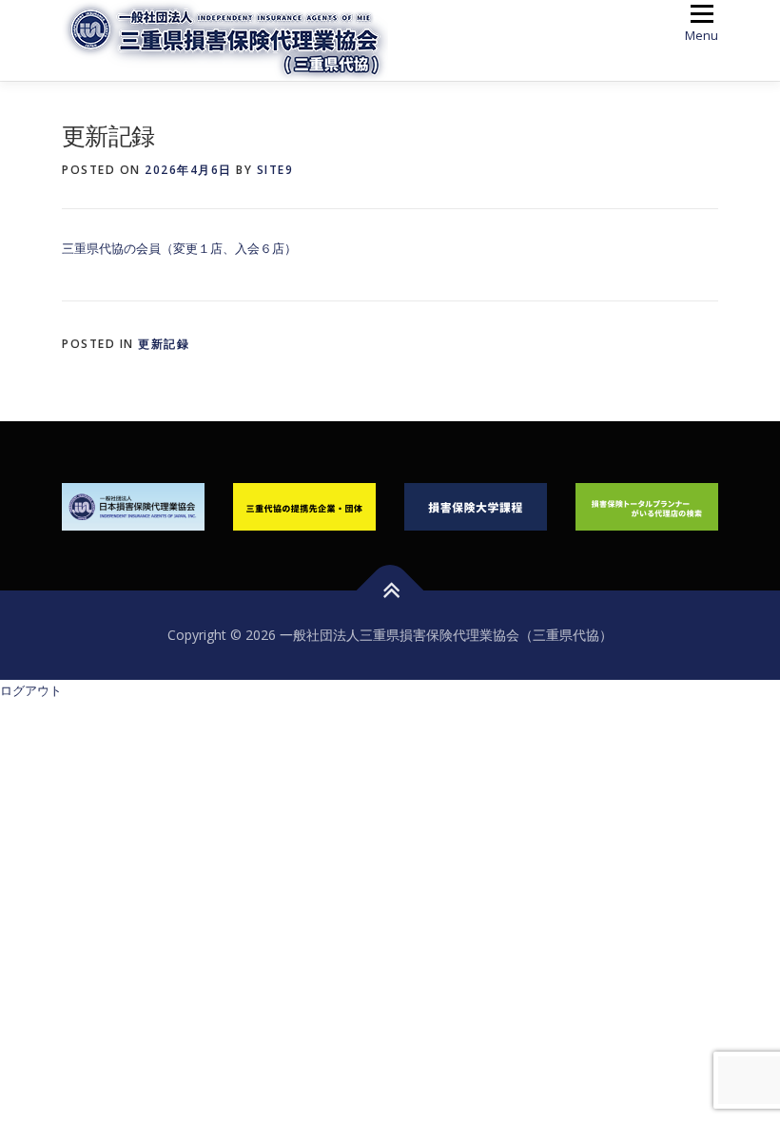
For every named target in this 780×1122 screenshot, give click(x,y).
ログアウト (31, 690)
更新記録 (163, 344)
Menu (701, 35)
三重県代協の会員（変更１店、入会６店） (179, 248)
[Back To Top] (390, 591)
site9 (275, 170)
